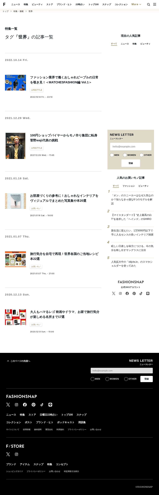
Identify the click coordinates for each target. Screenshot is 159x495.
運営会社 (49, 429)
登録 (131, 163)
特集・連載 (19, 11)
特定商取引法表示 (71, 471)
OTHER (148, 155)
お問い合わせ (95, 429)
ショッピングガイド (14, 471)
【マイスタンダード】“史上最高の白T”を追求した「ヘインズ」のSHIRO (131, 217)
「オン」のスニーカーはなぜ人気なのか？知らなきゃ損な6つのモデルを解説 (132, 199)
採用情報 (26, 429)
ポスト (28, 422)
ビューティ (37, 4)
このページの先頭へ (20, 361)
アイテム (25, 464)
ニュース (15, 4)
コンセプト (62, 464)
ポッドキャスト (66, 422)
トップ (5, 11)
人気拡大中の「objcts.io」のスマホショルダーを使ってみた (132, 263)
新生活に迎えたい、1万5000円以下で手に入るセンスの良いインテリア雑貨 (132, 232)
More (135, 4)
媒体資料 (38, 429)
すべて (114, 43)
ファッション (129, 186)
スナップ (106, 4)
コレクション (121, 4)
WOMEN (131, 155)
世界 (31, 11)
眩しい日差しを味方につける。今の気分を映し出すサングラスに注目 (132, 248)
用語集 (82, 422)
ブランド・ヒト (64, 4)
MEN (116, 155)
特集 (26, 4)
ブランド (11, 464)
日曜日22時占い (48, 414)
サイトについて (12, 429)
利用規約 (60, 429)
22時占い (80, 4)
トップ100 (93, 4)
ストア (49, 4)
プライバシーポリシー (77, 429)
